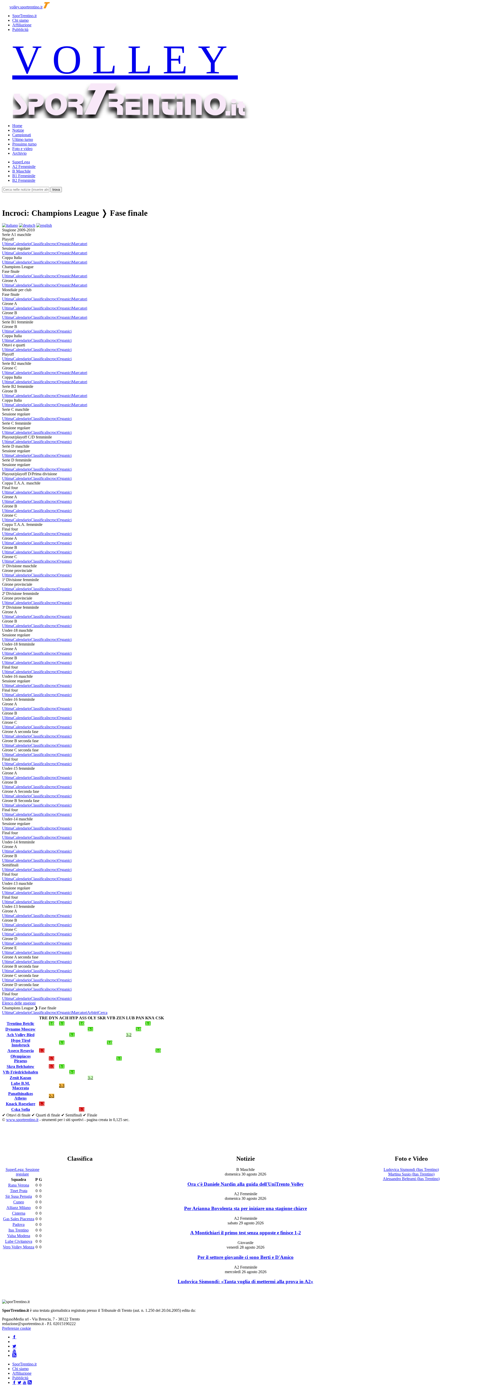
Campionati (21, 135)
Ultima (7, 244)
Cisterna (18, 1213)
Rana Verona (18, 1185)
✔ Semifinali (71, 1115)
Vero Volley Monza (18, 1247)
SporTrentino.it (24, 16)
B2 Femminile (23, 180)
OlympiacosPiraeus (20, 1058)
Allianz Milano (18, 1207)
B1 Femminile (23, 176)
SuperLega (21, 162)
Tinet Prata (18, 1191)
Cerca (102, 1012)
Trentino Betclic (20, 1023)
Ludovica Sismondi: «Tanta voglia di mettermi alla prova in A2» (245, 1281)
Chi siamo (20, 20)
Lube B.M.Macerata (20, 1085)
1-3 (41, 1050)
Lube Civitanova (18, 1241)
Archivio (19, 153)
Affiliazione (21, 25)
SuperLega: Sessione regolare (22, 1171)
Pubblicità (20, 29)
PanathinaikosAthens (20, 1095)
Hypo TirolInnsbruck (20, 1042)
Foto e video (22, 148)
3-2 (128, 1035)
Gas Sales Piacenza (18, 1219)
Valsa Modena (18, 1236)
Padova (19, 1224)
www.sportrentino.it (22, 1119)
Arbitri (92, 1012)
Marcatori (79, 244)
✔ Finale (90, 1115)
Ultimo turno (22, 139)
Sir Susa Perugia (18, 1196)
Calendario (22, 244)
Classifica (38, 244)
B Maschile (21, 171)
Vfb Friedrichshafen (20, 1072)
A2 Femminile (24, 166)
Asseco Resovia (20, 1050)
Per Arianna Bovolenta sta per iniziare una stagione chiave (245, 1208)
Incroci (52, 244)
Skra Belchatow (20, 1066)
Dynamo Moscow (20, 1029)
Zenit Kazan (20, 1078)
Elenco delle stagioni (19, 1003)
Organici (65, 244)
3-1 (61, 1023)
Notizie (18, 130)
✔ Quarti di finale (45, 1115)
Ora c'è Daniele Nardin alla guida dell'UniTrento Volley (245, 1184)
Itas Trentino (18, 1230)
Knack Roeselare (20, 1104)
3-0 (51, 1023)
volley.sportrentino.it (25, 7)
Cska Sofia (20, 1109)
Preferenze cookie (16, 1328)
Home (17, 125)
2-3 (61, 1085)
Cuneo (18, 1202)
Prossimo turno (24, 144)
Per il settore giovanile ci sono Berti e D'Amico (245, 1257)
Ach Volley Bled (21, 1035)
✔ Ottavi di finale (16, 1115)
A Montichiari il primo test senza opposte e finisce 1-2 (245, 1232)
